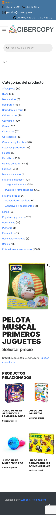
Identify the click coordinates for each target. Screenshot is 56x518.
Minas (5, 211)
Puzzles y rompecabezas (19, 189)
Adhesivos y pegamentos (19, 205)
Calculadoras (9, 115)
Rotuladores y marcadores (17, 249)
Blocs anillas (9, 99)
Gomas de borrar (11, 163)
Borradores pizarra (12, 109)
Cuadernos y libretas (14, 142)
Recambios (8, 233)
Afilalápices (8, 88)
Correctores (9, 136)
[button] (48, 265)
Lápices (6, 168)
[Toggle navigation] (4, 29)
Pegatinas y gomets (13, 217)
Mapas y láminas (11, 174)
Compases (8, 131)
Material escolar (11, 195)
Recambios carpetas (13, 238)
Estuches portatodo (13, 147)
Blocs (5, 93)
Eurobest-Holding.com (33, 499)
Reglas (6, 243)
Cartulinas (8, 120)
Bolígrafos (8, 104)
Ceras (5, 126)
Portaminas (8, 222)
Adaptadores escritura (17, 200)
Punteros (7, 227)
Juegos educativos (16, 184)
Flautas (6, 152)
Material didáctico (12, 179)
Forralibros (8, 158)
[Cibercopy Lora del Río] (31, 29)
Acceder (10, 2)
